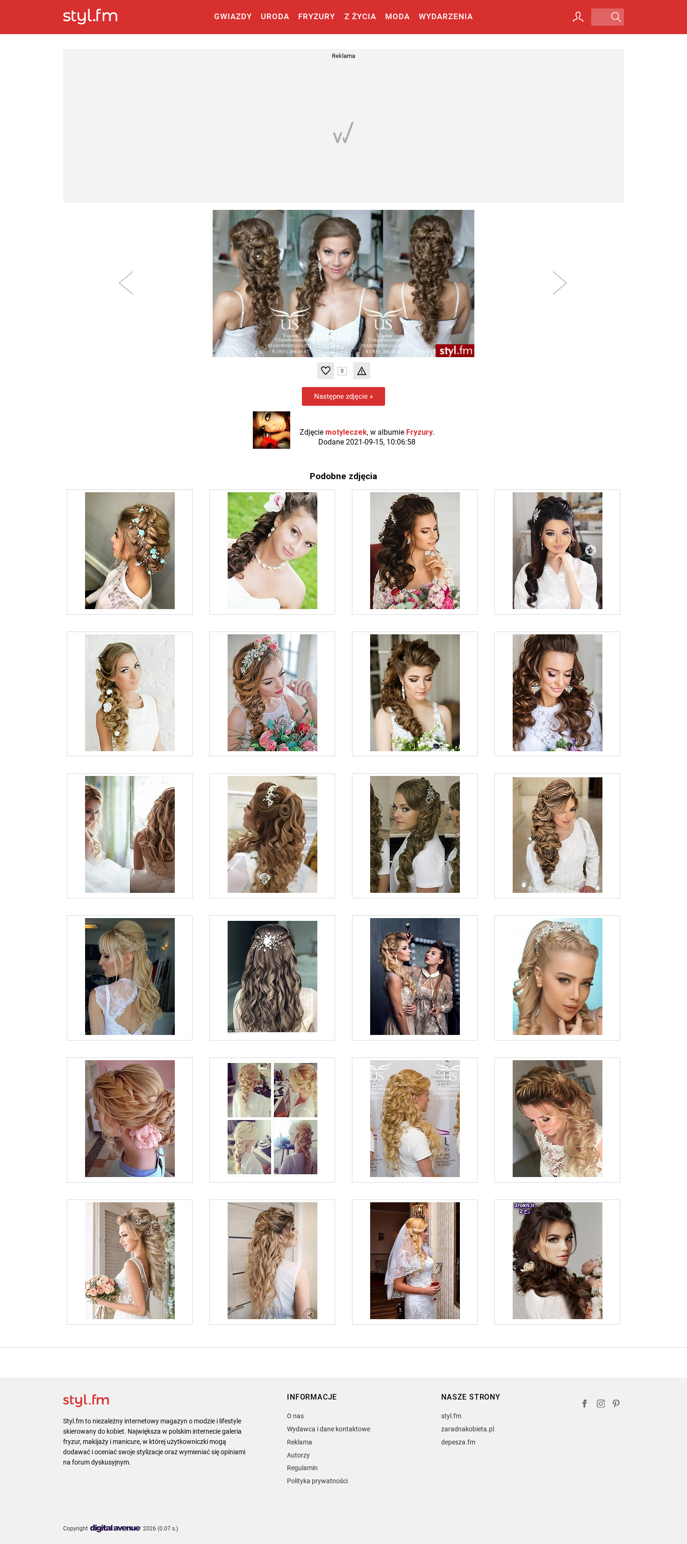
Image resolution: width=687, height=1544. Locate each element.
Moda (397, 16)
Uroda (275, 16)
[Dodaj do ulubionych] (325, 370)
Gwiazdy (233, 16)
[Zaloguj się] (578, 17)
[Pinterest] (617, 1405)
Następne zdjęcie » (343, 396)
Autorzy (298, 1455)
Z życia (360, 16)
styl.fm (451, 1416)
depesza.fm (458, 1442)
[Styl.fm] (100, 17)
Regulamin (302, 1468)
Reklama (299, 1442)
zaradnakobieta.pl (467, 1429)
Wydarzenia (446, 16)
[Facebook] (584, 1405)
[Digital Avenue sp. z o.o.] (115, 1529)
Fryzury (316, 16)
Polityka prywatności (317, 1481)
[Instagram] (601, 1405)
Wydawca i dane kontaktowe (328, 1429)
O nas (295, 1416)
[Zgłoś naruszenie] (361, 370)
